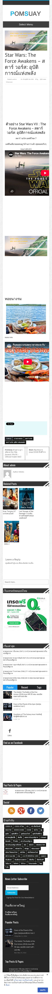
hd (27, 826)
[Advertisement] (26, 103)
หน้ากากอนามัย (10, 856)
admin (15, 79)
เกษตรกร (43, 856)
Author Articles (18, 472)
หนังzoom (9, 848)
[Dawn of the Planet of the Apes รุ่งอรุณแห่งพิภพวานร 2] (7, 707)
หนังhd (31, 845)
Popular (10, 687)
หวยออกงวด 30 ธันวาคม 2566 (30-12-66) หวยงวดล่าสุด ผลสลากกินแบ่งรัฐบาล (23, 679)
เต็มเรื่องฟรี (40, 860)
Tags (39, 687)
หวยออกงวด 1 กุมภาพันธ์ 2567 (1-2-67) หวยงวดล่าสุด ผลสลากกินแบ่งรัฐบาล (25, 665)
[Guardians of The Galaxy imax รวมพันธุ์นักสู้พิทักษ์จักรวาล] (7, 717)
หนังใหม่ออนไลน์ (33, 852)
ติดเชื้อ (20, 837)
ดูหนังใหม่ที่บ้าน (37, 834)
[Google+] (21, 814)
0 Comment (9, 82)
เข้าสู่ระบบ (14, 563)
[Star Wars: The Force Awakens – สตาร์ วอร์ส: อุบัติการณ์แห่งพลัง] (26, 41)
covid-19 (8, 826)
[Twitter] (40, 814)
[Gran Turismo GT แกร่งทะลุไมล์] (10, 498)
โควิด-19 (8, 863)
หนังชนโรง (18, 848)
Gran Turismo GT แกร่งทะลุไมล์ (9, 512)
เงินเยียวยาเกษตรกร (21, 860)
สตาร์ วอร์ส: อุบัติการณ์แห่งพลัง (15, 442)
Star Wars (18, 438)
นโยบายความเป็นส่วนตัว (23, 980)
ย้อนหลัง (7, 841)
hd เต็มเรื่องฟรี (36, 826)
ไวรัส (7, 867)
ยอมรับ (42, 990)
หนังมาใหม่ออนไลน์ (11, 852)
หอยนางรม (9, 337)
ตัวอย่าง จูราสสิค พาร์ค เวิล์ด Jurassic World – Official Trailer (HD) (14, 453)
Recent (24, 687)
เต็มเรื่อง (31, 860)
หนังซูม (26, 848)
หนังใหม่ (22, 852)
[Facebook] (31, 814)
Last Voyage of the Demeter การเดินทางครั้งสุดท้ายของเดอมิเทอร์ (26, 514)
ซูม (41, 830)
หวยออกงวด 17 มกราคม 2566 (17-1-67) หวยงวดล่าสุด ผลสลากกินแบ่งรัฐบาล (25, 672)
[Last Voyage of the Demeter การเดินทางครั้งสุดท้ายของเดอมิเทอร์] (26, 498)
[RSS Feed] (11, 814)
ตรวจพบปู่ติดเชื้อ (10, 837)
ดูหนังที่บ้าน (14, 834)
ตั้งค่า (8, 985)
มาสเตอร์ (43, 837)
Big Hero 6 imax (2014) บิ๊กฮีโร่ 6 (37, 451)
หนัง (25, 845)
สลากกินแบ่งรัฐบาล (26, 841)
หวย (19, 856)
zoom (29, 830)
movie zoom (19, 830)
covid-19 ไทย (19, 826)
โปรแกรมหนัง (32, 863)
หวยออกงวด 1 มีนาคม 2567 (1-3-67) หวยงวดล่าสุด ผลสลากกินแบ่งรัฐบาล (25, 652)
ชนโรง (36, 830)
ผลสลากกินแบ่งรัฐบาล (31, 837)
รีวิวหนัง (15, 841)
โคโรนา (23, 863)
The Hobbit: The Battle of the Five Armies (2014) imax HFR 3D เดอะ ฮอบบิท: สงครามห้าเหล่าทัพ (28, 694)
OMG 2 (6, 544)
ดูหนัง (7, 834)
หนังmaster (40, 845)
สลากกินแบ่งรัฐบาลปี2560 (13, 845)
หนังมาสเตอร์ (35, 848)
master (8, 830)
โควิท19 (15, 863)
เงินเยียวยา (8, 860)
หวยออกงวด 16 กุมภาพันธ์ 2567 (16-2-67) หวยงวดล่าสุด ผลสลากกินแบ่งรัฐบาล (24, 659)
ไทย (40, 863)
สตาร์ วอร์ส (28, 438)
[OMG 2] (11, 531)
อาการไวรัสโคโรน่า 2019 (30, 856)
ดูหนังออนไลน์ (25, 834)
